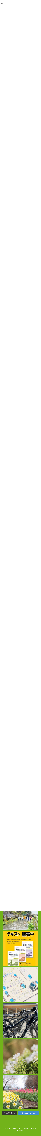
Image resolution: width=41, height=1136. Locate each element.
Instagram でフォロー (29, 1113)
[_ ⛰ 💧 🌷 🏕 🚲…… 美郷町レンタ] (20, 1020)
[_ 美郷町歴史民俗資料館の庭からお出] (20, 1092)
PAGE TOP (37, 1100)
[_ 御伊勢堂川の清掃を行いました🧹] (20, 912)
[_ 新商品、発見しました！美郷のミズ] (20, 984)
